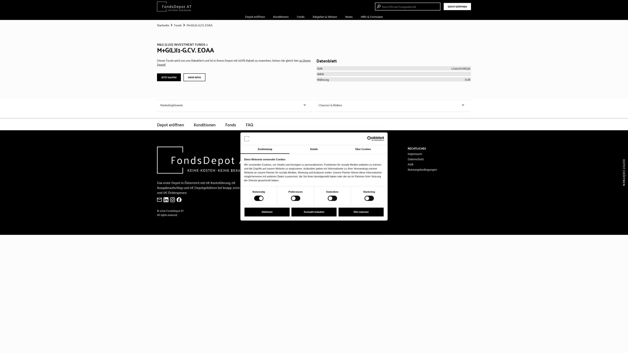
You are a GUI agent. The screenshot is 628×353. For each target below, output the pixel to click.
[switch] (295, 198)
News (349, 16)
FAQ (249, 124)
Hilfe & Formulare (372, 16)
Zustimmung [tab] (265, 149)
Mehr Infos (194, 77)
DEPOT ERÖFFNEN (457, 6)
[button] (235, 105)
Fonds (301, 16)
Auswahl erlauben (314, 211)
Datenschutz (416, 159)
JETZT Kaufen (168, 77)
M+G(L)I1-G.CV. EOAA (199, 25)
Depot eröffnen (255, 16)
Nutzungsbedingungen (422, 169)
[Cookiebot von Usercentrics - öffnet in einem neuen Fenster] (369, 138)
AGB (410, 164)
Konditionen (281, 16)
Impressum (415, 153)
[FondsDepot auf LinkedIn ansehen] (166, 199)
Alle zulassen (361, 211)
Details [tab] (314, 149)
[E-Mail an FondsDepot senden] (159, 199)
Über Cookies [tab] (363, 149)
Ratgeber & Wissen (325, 16)
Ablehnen (267, 211)
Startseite (163, 25)
